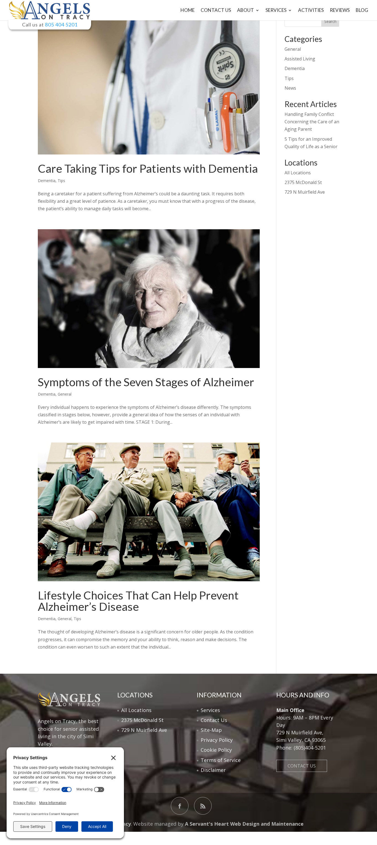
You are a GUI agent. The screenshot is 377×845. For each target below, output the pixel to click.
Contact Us (216, 10)
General (64, 394)
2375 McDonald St (303, 182)
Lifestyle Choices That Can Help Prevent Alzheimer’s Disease (138, 600)
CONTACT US (302, 766)
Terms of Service (221, 760)
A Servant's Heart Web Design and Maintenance (244, 823)
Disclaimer (213, 770)
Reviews (340, 10)
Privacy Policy (217, 740)
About (245, 10)
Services (276, 10)
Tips (61, 180)
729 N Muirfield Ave (305, 192)
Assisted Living (300, 59)
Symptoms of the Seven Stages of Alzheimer (146, 382)
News (290, 88)
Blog (362, 10)
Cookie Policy (216, 750)
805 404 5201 (61, 25)
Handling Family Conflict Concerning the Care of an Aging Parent (312, 121)
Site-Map (211, 730)
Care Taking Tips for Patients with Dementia (148, 168)
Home (187, 10)
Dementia (46, 180)
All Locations (298, 173)
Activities (311, 10)
